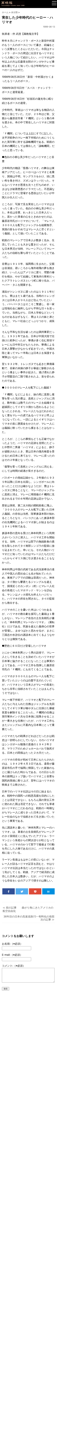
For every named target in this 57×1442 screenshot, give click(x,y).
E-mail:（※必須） (12, 954)
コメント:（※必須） (13, 965)
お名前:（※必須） (12, 943)
